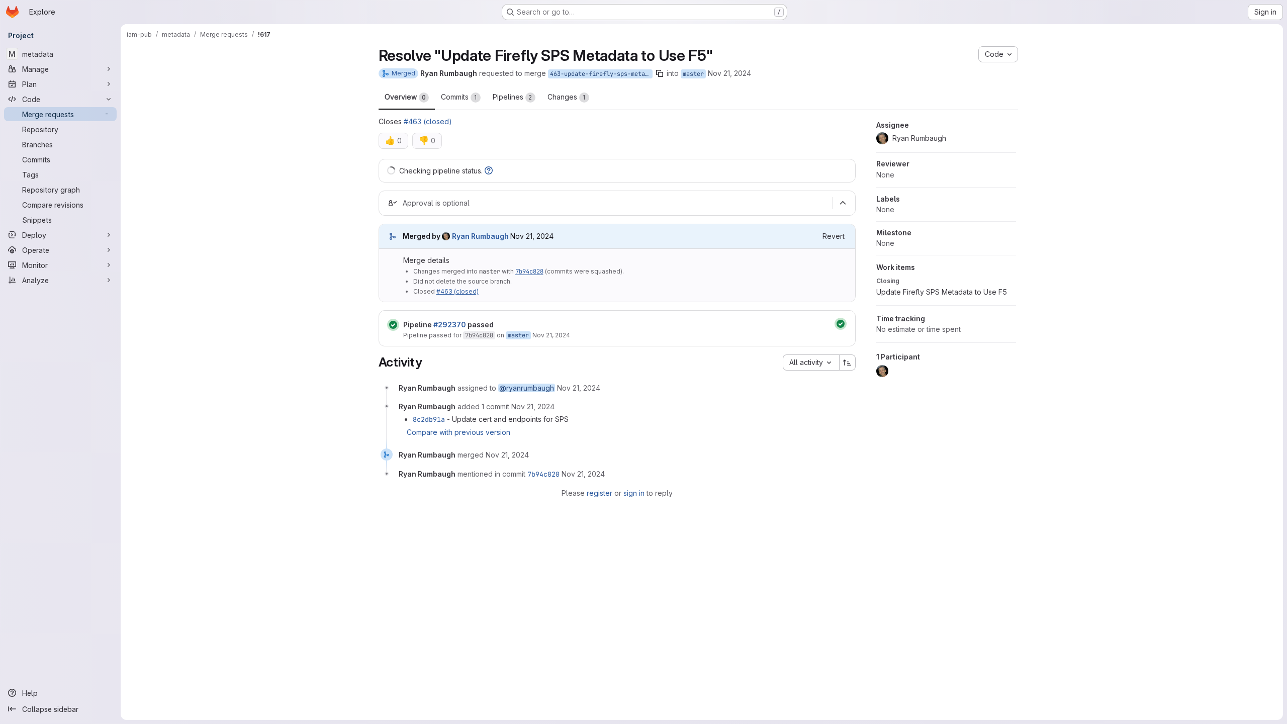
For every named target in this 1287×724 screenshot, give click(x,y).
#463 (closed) (428, 121)
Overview (405, 97)
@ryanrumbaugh (526, 388)
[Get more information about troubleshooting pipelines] (489, 170)
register (599, 493)
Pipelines (512, 97)
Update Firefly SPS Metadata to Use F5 (941, 292)
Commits (459, 97)
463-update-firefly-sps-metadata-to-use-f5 (601, 74)
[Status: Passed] (393, 325)
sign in (634, 493)
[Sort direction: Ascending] (848, 362)
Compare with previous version (458, 432)
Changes (566, 97)
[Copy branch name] (660, 73)
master (693, 74)
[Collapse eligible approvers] (843, 203)
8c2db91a (429, 419)
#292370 (449, 324)
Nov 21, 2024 (729, 73)
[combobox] (811, 362)
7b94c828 (529, 271)
